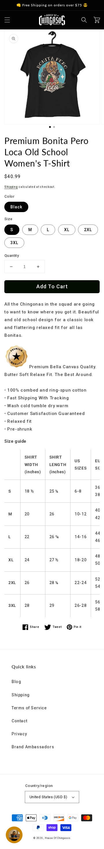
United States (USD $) (48, 797)
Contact (19, 721)
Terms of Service (29, 708)
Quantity (11, 255)
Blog (16, 681)
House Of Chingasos (57, 838)
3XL (14, 242)
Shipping (11, 186)
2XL (88, 229)
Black (16, 207)
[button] (7, 20)
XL (66, 229)
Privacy (19, 734)
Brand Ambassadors (33, 747)
